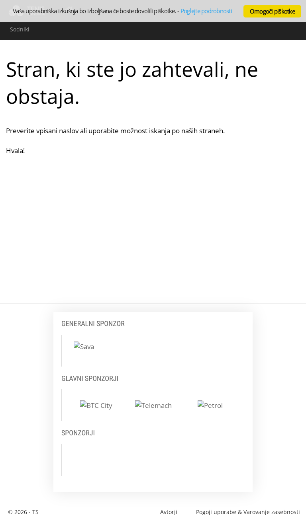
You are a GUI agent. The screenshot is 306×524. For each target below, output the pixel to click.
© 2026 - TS (23, 512)
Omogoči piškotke (272, 11)
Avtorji (168, 512)
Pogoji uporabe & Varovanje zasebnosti (248, 512)
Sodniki (19, 29)
